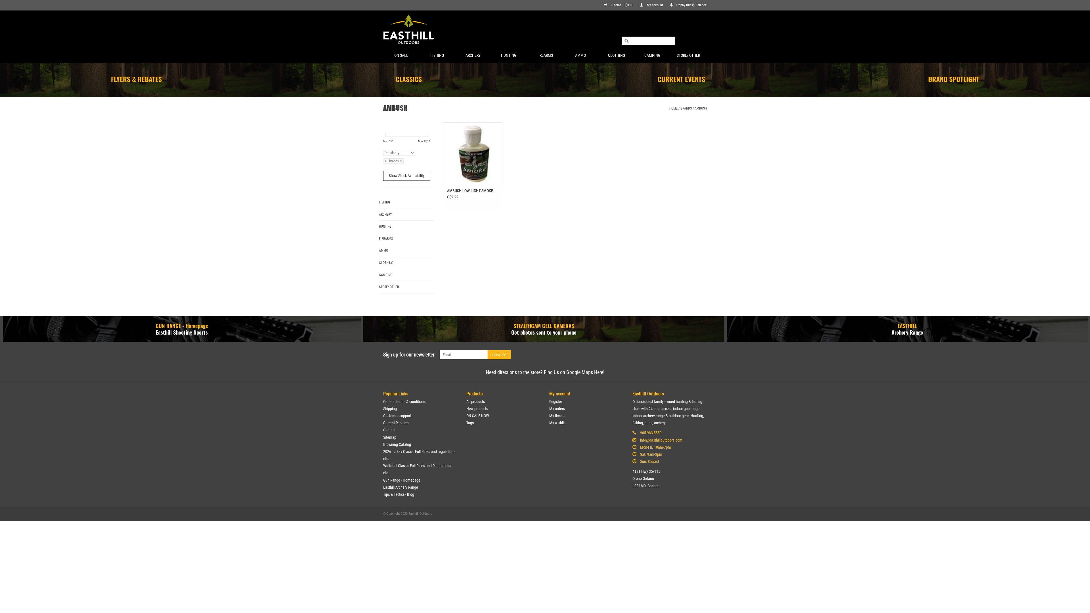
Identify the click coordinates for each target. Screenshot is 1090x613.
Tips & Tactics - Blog (398, 494)
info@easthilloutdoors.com (661, 440)
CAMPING (652, 55)
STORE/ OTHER (688, 55)
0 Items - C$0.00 (622, 5)
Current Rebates (395, 423)
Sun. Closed (649, 461)
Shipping (390, 408)
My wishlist (558, 423)
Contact (389, 430)
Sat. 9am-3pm (651, 454)
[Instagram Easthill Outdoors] (702, 354)
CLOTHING (616, 55)
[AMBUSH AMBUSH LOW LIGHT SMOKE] (472, 153)
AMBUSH (701, 108)
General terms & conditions (404, 401)
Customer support (397, 415)
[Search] (626, 41)
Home (673, 108)
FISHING (437, 55)
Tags (470, 423)
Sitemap (389, 437)
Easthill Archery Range (400, 487)
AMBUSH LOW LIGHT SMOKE (470, 190)
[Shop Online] (545, 29)
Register (555, 401)
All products (475, 401)
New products (477, 408)
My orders (557, 408)
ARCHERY (473, 55)
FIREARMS (544, 55)
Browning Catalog (397, 444)
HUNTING (508, 55)
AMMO (580, 55)
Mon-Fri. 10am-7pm (655, 447)
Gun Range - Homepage (401, 480)
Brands (686, 108)
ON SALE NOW (477, 415)
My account (655, 5)
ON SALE (401, 55)
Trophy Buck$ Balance (691, 5)
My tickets (557, 415)
